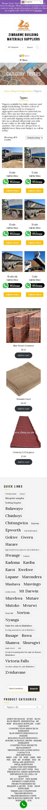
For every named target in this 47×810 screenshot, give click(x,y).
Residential (28, 721)
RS (19, 760)
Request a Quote (16, 786)
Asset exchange (16, 719)
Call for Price (12, 190)
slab (19, 648)
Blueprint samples (14, 498)
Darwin (35, 523)
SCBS (30, 786)
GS (20, 757)
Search (34, 688)
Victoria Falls (17, 660)
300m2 (22, 494)
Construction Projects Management (23, 746)
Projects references (24, 784)
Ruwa (27, 635)
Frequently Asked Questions (23, 772)
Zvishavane (15, 672)
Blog (37, 719)
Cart (37, 723)
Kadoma (12, 562)
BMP (9, 723)
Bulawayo (14, 508)
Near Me (9, 613)
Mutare (32, 598)
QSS (14, 760)
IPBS (26, 757)
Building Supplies (13, 503)
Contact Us (23, 752)
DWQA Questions (23, 764)
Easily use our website (23, 767)
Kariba (29, 562)
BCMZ (30, 719)
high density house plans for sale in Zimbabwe (22, 550)
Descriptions (23, 755)
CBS (15, 757)
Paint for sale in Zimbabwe (18, 625)
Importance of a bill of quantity (23, 775)
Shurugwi (31, 642)
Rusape (11, 635)
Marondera (32, 576)
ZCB (29, 800)
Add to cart (23, 355)
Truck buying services (20, 798)
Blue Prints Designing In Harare (23, 734)
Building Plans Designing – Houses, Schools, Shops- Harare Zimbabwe (23, 740)
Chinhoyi (13, 515)
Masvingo (32, 584)
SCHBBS (26, 760)
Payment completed (23, 781)
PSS (8, 760)
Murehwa (13, 598)
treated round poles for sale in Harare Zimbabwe (23, 653)
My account (17, 779)
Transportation (25, 91)
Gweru (27, 537)
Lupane (12, 576)
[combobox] (23, 707)
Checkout (23, 726)
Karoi (10, 569)
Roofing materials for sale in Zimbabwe (20, 630)
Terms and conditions (23, 791)
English (28, 2)
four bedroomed (30, 531)
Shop (14, 91)
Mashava (12, 584)
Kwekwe (25, 569)
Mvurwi (30, 605)
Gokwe (11, 537)
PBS (39, 757)
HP (37, 721)
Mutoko (12, 605)
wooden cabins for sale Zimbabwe (20, 666)
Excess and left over (21, 769)
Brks (8, 757)
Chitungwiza (16, 522)
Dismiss (38, 10)
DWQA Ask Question (23, 762)
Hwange (12, 555)
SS (39, 760)
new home (31, 779)
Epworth (13, 530)
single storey (10, 648)
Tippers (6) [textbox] (21, 707)
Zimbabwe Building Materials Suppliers (23, 36)
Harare (11, 544)
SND (34, 760)
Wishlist (21, 800)
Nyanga (12, 619)
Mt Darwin (28, 591)
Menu (24, 60)
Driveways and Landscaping (23, 750)
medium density (10, 592)
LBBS (32, 757)
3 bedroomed (10, 494)
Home (7, 91)
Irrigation (26, 556)
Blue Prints (13, 721)
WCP (37, 798)
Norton (23, 612)
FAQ (37, 769)
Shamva (12, 642)
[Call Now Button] (23, 804)
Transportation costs (23, 796)
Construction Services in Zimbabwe (23, 729)
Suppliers (23, 788)
